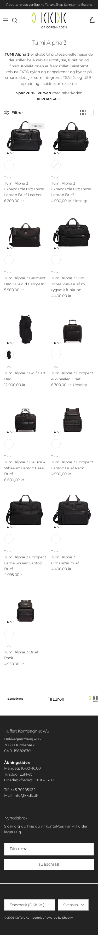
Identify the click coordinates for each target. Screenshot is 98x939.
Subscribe (49, 864)
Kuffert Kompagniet (29, 917)
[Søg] (17, 20)
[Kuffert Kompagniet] (49, 20)
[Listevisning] (91, 112)
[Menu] (5, 20)
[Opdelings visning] (83, 112)
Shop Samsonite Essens (73, 5)
